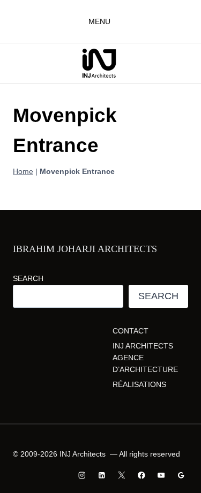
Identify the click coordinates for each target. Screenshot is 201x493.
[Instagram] (82, 475)
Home (23, 171)
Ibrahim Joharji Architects (85, 249)
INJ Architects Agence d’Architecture (145, 358)
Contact (130, 331)
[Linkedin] (102, 475)
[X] (121, 475)
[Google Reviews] (181, 475)
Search (28, 278)
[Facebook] (141, 475)
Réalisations (139, 384)
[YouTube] (161, 475)
